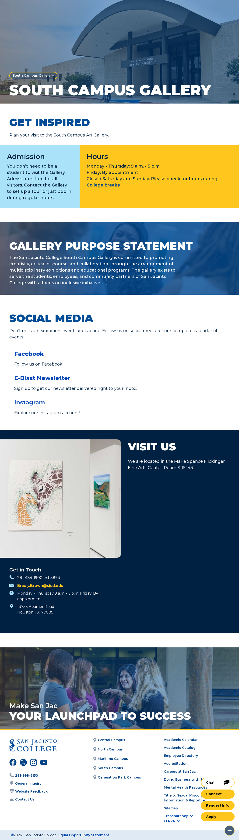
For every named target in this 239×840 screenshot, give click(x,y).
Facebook (29, 353)
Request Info (217, 805)
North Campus (110, 749)
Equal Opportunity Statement (83, 835)
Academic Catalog (180, 748)
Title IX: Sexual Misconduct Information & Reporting (187, 797)
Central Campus (111, 740)
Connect (214, 794)
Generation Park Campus (119, 777)
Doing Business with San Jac (189, 779)
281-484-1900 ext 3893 (38, 577)
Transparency (176, 816)
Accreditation (176, 763)
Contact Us (25, 799)
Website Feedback (31, 791)
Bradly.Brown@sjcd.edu (40, 585)
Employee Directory (181, 756)
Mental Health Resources (185, 787)
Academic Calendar (181, 740)
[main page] (30, 11)
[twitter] (23, 763)
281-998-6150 (26, 775)
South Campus (110, 768)
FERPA (169, 821)
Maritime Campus (113, 759)
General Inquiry (28, 783)
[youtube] (42, 763)
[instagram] (33, 763)
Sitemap (171, 808)
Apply (211, 817)
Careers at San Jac (180, 771)
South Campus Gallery (32, 75)
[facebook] (12, 763)
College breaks (103, 185)
